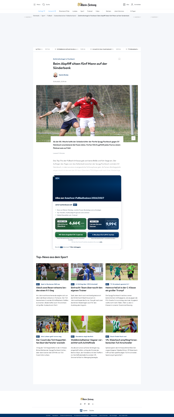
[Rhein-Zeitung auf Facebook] (85, 404)
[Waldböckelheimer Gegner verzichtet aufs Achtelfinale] (87, 324)
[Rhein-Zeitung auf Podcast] (93, 404)
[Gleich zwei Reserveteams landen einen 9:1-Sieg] (52, 271)
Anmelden (137, 4)
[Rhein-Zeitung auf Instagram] (89, 404)
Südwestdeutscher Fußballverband (65, 16)
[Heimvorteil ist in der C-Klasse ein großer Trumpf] (122, 271)
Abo (127, 4)
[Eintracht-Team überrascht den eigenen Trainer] (87, 271)
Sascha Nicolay (63, 75)
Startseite (36, 16)
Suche (48, 4)
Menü (38, 4)
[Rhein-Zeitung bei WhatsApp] (81, 404)
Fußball (49, 16)
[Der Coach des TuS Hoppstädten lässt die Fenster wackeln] (52, 324)
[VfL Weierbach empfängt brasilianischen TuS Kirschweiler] (122, 324)
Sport (43, 16)
